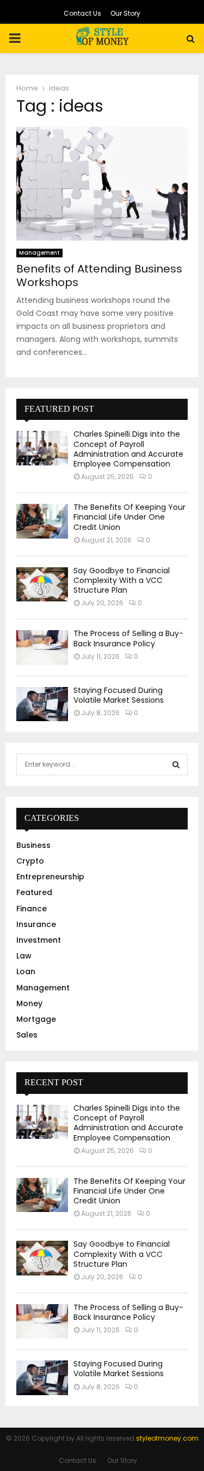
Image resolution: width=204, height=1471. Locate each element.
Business (33, 845)
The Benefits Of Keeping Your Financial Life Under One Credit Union (129, 517)
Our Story (125, 13)
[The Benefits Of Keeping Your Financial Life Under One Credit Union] (42, 521)
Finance (31, 908)
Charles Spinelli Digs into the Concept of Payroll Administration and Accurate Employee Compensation (128, 449)
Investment (38, 940)
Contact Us (82, 13)
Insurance (36, 924)
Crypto (30, 861)
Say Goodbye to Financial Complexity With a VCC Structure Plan (121, 580)
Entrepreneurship (50, 876)
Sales (27, 1034)
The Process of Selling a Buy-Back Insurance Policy (128, 638)
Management (39, 253)
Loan (25, 971)
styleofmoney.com (167, 1438)
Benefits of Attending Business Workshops (99, 275)
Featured (34, 892)
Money (29, 1003)
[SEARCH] (176, 764)
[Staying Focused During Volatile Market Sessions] (42, 704)
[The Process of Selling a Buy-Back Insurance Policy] (42, 647)
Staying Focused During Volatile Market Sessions (118, 695)
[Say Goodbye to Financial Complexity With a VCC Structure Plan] (42, 584)
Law (24, 955)
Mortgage (36, 1019)
